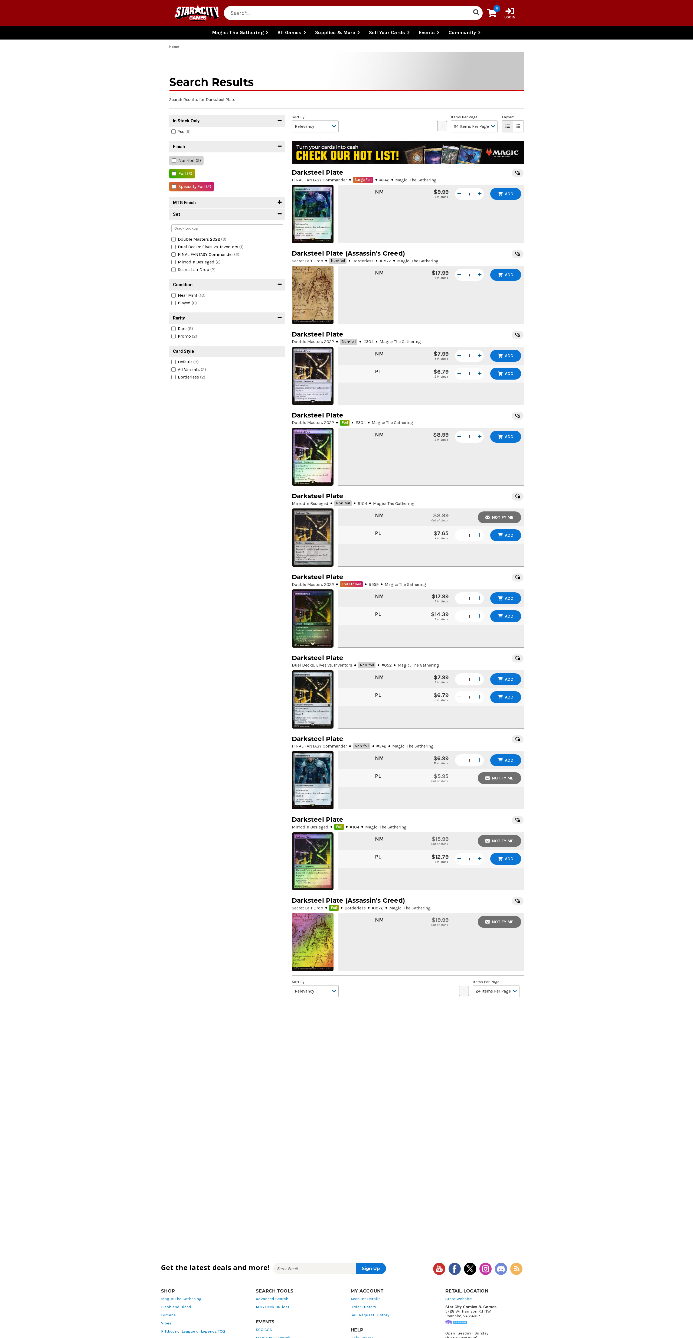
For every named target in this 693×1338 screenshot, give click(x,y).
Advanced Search (272, 1299)
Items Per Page (464, 117)
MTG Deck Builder (272, 1307)
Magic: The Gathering (181, 1299)
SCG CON (264, 1329)
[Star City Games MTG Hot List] (408, 153)
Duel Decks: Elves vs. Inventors (322, 665)
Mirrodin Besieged (310, 503)
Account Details (366, 1299)
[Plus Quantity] (480, 194)
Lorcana (168, 1315)
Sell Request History (370, 1315)
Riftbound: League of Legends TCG (193, 1331)
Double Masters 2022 (313, 341)
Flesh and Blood (176, 1307)
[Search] (476, 13)
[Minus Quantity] (459, 194)
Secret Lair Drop (307, 260)
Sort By (298, 117)
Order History (363, 1307)
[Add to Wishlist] (518, 173)
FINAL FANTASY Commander (319, 179)
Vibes (166, 1323)
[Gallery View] (518, 126)
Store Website (458, 1299)
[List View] (507, 126)
